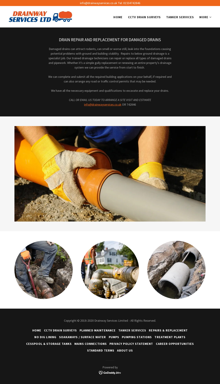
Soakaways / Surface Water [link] (82, 337)
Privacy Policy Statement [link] (131, 344)
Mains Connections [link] (90, 344)
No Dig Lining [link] (45, 337)
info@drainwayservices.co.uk (102, 104)
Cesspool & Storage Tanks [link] (49, 344)
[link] (40, 16)
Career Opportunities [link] (175, 344)
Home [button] (36, 330)
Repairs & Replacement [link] (168, 330)
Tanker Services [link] (180, 17)
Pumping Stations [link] (137, 337)
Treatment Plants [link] (170, 337)
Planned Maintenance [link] (98, 330)
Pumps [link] (114, 337)
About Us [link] (125, 350)
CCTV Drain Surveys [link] (144, 17)
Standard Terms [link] (100, 350)
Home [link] (118, 17)
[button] (205, 17)
